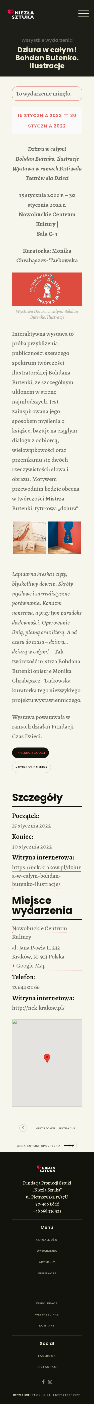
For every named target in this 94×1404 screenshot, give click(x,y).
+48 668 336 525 (47, 1211)
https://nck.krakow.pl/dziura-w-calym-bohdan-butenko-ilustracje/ (46, 875)
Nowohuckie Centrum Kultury (39, 932)
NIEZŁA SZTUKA (24, 1395)
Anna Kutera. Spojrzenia (39, 1146)
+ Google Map (29, 966)
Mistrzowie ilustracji (55, 1128)
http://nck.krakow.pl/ (38, 1008)
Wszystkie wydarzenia (47, 40)
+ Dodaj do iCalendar (31, 767)
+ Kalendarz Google (30, 753)
